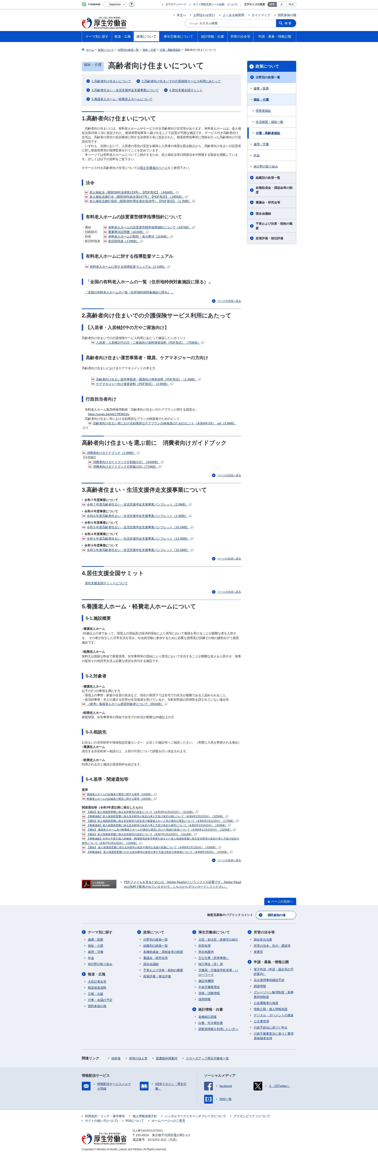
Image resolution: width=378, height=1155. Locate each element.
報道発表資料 (97, 987)
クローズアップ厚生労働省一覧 (207, 1058)
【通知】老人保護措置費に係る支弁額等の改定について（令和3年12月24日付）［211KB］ (140, 812)
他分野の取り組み (266, 166)
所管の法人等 (138, 1058)
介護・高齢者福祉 (268, 133)
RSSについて (135, 1120)
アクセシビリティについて (252, 1116)
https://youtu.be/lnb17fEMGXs (108, 414)
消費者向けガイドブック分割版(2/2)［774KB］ (125, 466)
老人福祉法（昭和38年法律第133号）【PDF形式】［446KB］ (132, 192)
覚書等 (258, 952)
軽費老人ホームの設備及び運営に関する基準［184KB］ (120, 798)
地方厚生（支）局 (210, 964)
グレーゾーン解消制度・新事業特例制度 (274, 994)
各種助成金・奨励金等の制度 (274, 190)
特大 (291, 4)
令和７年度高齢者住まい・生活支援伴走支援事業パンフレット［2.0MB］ (137, 504)
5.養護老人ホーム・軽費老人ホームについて (122, 99)
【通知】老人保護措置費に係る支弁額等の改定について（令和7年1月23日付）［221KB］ (140, 834)
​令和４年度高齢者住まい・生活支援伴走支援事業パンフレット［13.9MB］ (138, 538)
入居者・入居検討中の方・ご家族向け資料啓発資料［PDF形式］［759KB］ (148, 342)
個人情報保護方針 (145, 1116)
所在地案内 (206, 952)
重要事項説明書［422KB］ (126, 232)
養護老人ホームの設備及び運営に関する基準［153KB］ (120, 794)
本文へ (181, 15)
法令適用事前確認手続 (269, 980)
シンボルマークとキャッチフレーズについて (195, 1116)
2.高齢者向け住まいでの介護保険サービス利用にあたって (181, 81)
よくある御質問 (233, 15)
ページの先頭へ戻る (229, 301)
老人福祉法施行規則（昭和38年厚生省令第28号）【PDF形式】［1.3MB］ (140, 201)
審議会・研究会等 (268, 202)
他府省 (116, 1058)
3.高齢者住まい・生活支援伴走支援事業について (125, 90)
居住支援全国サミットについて (106, 583)
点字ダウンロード (175, 4)
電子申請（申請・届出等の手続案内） (274, 972)
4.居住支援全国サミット (186, 90)
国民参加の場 (287, 15)
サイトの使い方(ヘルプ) (101, 1120)
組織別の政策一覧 (268, 177)
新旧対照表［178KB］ (123, 241)
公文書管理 (261, 1021)
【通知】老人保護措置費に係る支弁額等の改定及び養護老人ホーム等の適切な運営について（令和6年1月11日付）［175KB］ (161, 820)
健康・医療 (261, 88)
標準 (272, 4)
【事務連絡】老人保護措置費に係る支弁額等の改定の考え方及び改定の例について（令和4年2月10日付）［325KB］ (155, 816)
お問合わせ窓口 (204, 15)
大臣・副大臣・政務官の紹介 (218, 939)
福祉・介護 (261, 99)
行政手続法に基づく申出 (270, 1027)
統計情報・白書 (210, 1009)
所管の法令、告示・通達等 (272, 945)
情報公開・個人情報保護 (270, 1009)
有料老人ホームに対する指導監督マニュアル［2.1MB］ (128, 266)
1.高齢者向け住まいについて (111, 81)
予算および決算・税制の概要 (274, 226)
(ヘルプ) (232, 4)
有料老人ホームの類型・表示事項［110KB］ (138, 236)
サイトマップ (261, 15)
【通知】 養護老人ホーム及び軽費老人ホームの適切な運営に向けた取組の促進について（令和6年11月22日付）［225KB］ (159, 829)
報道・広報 (96, 974)
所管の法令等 (264, 932)
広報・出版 (95, 994)
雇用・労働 (261, 144)
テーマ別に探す (100, 932)
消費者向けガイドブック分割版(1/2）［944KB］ (126, 462)
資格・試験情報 (209, 993)
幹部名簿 (204, 945)
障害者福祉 (263, 110)
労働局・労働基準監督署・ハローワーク (218, 972)
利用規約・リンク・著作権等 (105, 1116)
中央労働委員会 (209, 987)
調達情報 (260, 986)
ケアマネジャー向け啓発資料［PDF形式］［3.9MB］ (132, 384)
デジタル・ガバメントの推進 (274, 1015)
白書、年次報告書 (210, 1023)
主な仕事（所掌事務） (213, 958)
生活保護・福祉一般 (269, 122)
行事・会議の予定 (100, 1000)
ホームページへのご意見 (168, 1120)
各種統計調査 (207, 1016)
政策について (267, 66)
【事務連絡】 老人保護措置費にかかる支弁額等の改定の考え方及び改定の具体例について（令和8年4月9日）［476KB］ (158, 852)
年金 (257, 155)
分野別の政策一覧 (268, 77)
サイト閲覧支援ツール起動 (208, 4)
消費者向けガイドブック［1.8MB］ (111, 453)
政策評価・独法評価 (269, 238)
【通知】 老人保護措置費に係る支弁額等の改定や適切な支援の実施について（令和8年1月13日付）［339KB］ (152, 847)
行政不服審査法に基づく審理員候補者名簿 (274, 1036)
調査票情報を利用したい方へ (218, 1029)
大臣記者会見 (97, 981)
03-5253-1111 (157, 1139)
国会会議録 (263, 213)
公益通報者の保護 (266, 1003)
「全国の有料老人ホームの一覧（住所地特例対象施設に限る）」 (129, 292)
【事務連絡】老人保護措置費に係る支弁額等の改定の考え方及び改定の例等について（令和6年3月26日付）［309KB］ (157, 825)
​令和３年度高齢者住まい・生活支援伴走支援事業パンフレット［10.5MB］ (138, 550)
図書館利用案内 (166, 1058)
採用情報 (204, 999)
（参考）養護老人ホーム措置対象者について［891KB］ (125, 704)
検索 (288, 23)
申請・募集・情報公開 (271, 962)
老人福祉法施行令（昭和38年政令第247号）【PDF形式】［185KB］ (136, 196)
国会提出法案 (263, 939)
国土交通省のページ (154, 168)
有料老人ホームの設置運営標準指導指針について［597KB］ (149, 227)
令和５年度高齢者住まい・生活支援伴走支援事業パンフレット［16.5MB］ (138, 527)
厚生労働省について (214, 932)
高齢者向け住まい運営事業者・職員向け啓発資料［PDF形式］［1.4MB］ (146, 379)
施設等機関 (206, 981)
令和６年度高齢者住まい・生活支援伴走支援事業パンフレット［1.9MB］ (137, 516)
